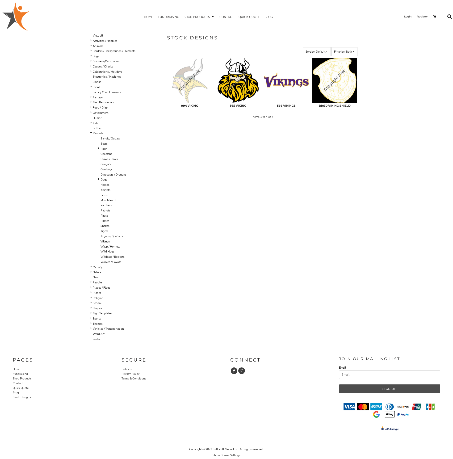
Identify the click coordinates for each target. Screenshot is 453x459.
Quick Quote (21, 388)
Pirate (104, 216)
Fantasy (98, 97)
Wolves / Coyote (111, 262)
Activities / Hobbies (105, 41)
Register (422, 16)
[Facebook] (234, 370)
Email (342, 368)
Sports (97, 318)
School (97, 303)
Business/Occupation (106, 61)
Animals (98, 46)
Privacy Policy (130, 374)
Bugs (96, 56)
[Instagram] (241, 370)
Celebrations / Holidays (107, 72)
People (97, 282)
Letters (97, 128)
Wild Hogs (107, 251)
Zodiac (97, 339)
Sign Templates (102, 313)
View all (98, 36)
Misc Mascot (108, 200)
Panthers (106, 205)
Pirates (105, 221)
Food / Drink (100, 107)
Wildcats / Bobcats (113, 257)
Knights (105, 190)
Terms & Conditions (134, 378)
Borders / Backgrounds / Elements (114, 51)
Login (407, 16)
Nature (97, 272)
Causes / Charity (103, 66)
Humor (97, 118)
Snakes (105, 226)
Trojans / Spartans (112, 236)
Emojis (97, 82)
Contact (18, 383)
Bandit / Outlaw (110, 138)
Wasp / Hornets (110, 246)
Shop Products (22, 378)
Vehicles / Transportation (108, 329)
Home (16, 369)
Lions (104, 195)
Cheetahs (106, 154)
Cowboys (107, 169)
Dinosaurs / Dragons (113, 175)
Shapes (97, 308)
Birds (104, 149)
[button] (199, 17)
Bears (104, 144)
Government (100, 113)
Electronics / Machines (107, 77)
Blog (16, 392)
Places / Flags (101, 288)
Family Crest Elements (107, 92)
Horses (105, 185)
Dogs (104, 179)
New (96, 277)
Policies (127, 369)
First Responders (103, 102)
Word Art (99, 334)
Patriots (105, 210)
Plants (97, 293)
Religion (98, 298)
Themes (98, 324)
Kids (95, 123)
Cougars (106, 164)
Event (96, 87)
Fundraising (20, 374)
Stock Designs (22, 397)
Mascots (98, 133)
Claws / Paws (109, 159)
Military (97, 267)
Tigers (104, 231)
